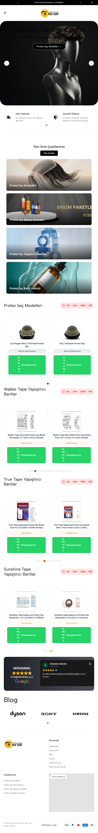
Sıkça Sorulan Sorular (57, 767)
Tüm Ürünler (49, 153)
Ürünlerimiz (54, 750)
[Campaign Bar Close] (93, 2)
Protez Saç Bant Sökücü (13, 785)
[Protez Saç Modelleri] (49, 63)
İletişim (52, 759)
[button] (80, 2)
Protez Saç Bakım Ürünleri (14, 793)
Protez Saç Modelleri (12, 781)
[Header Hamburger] (5, 12)
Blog (51, 754)
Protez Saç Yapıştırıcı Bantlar (15, 789)
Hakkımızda (53, 746)
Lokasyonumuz (55, 763)
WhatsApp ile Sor (28, 365)
